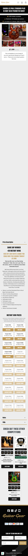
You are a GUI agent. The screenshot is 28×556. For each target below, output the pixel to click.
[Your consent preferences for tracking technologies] (2, 553)
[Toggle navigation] (18, 2)
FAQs (4, 422)
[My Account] (22, 2)
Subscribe (23, 543)
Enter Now (7, 466)
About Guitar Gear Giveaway (14, 553)
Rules (4, 417)
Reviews (14, 555)
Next (23, 43)
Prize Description (8, 242)
